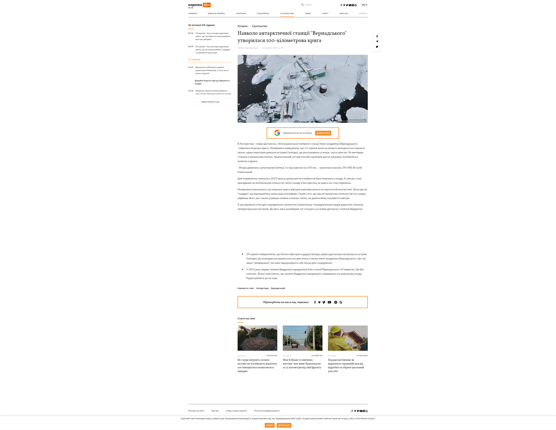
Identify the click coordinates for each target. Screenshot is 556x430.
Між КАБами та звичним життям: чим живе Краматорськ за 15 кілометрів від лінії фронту (302, 363)
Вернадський (278, 288)
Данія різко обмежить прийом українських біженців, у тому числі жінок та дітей (211, 70)
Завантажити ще (210, 102)
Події (308, 13)
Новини (193, 13)
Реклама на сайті (196, 410)
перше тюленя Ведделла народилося (284, 269)
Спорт (325, 13)
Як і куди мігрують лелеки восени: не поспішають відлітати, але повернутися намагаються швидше (257, 365)
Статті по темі (246, 318)
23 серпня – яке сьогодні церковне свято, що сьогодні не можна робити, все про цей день (213, 36)
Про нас (215, 410)
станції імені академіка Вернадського (333, 143)
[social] (341, 5)
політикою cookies (365, 419)
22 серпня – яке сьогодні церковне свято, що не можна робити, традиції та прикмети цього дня (212, 49)
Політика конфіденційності (267, 410)
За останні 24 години (201, 25)
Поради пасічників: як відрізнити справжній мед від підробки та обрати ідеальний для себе (346, 365)
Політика (241, 13)
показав (336, 156)
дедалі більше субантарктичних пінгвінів (328, 254)
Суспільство (287, 13)
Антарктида (262, 288)
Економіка (263, 13)
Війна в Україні (216, 13)
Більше (363, 13)
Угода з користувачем (236, 410)
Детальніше (284, 425)
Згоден (269, 425)
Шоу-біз (344, 13)
